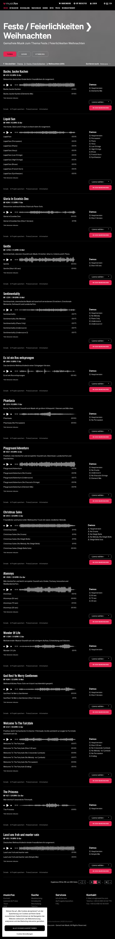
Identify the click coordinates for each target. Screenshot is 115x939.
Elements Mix (96, 91)
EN (111, 3)
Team (5, 904)
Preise (57, 8)
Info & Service (61, 898)
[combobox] (105, 63)
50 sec (93, 595)
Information (43, 109)
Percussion (95, 138)
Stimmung (40, 54)
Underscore (96, 321)
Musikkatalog (36, 898)
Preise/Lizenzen (32, 109)
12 (91, 882)
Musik (6, 8)
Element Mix (96, 478)
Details (5, 109)
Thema (10, 54)
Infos (52, 8)
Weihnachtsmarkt (68, 8)
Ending (94, 756)
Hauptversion (96, 88)
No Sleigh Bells (96, 534)
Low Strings (96, 146)
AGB (5, 906)
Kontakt (6, 898)
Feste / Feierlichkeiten (36, 64)
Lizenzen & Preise (10, 901)
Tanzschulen (36, 8)
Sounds (45, 8)
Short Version (96, 218)
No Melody (95, 316)
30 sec (93, 601)
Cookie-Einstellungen (25, 934)
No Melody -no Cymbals (100, 751)
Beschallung (25, 8)
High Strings (96, 149)
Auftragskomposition (64, 901)
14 (99, 882)
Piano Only (95, 318)
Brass (93, 152)
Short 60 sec (96, 266)
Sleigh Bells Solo (96, 540)
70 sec (93, 598)
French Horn (96, 154)
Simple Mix (95, 854)
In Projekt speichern (17, 109)
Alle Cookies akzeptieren (25, 928)
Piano (93, 141)
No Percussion (97, 420)
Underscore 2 (96, 324)
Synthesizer (96, 157)
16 (106, 882)
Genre (24, 54)
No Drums (95, 470)
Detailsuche (14, 8)
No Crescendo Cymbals (100, 748)
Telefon (34, 906)
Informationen (54, 921)
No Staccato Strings (99, 476)
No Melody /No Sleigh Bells (101, 537)
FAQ (57, 904)
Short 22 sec (96, 745)
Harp (93, 144)
